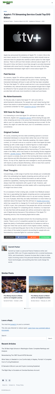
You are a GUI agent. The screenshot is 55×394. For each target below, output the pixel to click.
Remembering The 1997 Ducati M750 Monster (17, 355)
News (5, 11)
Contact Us (12, 385)
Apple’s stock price (43, 201)
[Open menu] (52, 3)
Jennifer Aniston (15, 154)
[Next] (51, 291)
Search (4, 335)
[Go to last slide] (4, 291)
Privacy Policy (20, 385)
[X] (6, 380)
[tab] (24, 308)
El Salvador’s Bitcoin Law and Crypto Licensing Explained (21, 366)
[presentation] (14, 284)
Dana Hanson (36, 300)
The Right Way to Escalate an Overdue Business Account (21, 370)
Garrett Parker (9, 21)
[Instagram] (9, 380)
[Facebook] (3, 380)
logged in (13, 324)
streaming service (30, 106)
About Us (4, 385)
